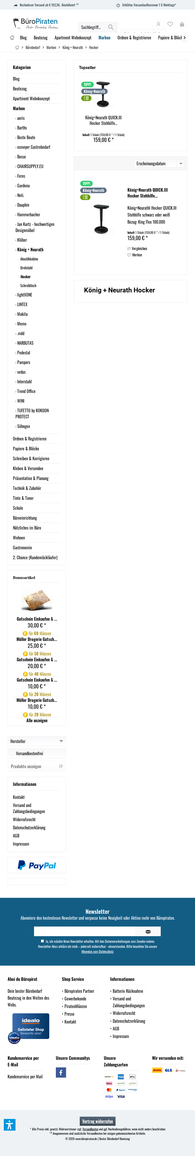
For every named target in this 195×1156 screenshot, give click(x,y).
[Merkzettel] (170, 24)
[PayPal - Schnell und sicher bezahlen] (37, 865)
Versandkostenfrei (29, 753)
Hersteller (17, 741)
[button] (9, 1125)
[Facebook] (61, 1072)
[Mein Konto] (158, 24)
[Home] (12, 37)
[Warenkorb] (182, 24)
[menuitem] (182, 24)
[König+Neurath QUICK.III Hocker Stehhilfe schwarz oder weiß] (103, 94)
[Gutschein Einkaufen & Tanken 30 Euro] (37, 600)
